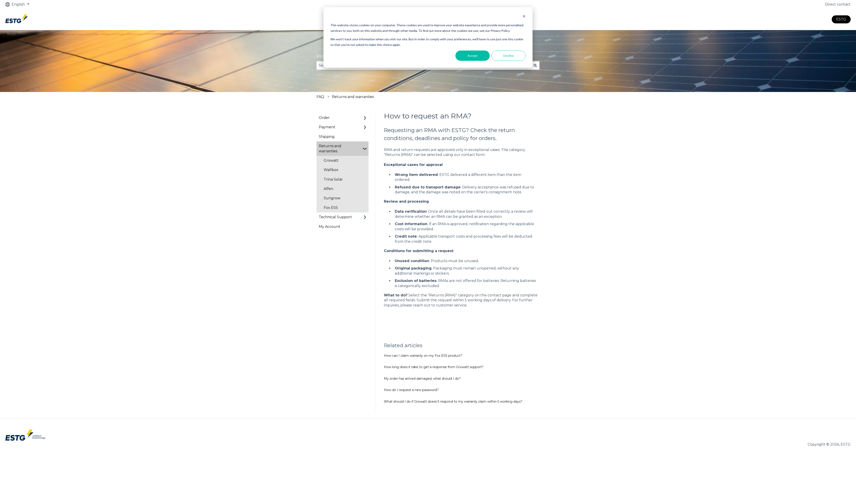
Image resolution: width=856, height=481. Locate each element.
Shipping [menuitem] (327, 137)
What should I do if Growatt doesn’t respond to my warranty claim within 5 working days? (453, 401)
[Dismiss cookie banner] (524, 17)
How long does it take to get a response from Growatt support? (434, 367)
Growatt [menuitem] (331, 160)
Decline (508, 55)
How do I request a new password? (411, 390)
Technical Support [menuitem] (335, 217)
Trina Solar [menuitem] (333, 179)
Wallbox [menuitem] (331, 170)
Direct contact (838, 4)
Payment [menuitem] (327, 127)
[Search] (535, 65)
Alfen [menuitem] (328, 189)
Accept (472, 55)
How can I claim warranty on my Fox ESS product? (423, 356)
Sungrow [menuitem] (332, 198)
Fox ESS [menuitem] (331, 208)
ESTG (841, 19)
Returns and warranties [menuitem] (330, 148)
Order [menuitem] (324, 118)
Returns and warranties (353, 97)
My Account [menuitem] (329, 226)
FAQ (320, 97)
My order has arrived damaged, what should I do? (422, 379)
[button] (364, 118)
